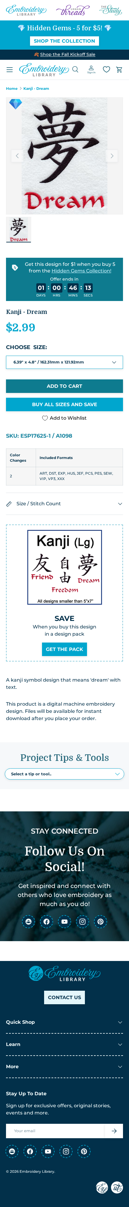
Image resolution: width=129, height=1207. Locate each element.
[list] (64, 156)
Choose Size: (26, 347)
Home (12, 88)
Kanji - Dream (36, 88)
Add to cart (64, 386)
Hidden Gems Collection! (81, 270)
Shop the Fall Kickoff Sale (67, 54)
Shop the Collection (64, 41)
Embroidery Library (37, 1171)
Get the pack (64, 649)
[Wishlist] (106, 69)
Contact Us (64, 997)
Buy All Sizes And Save (64, 404)
